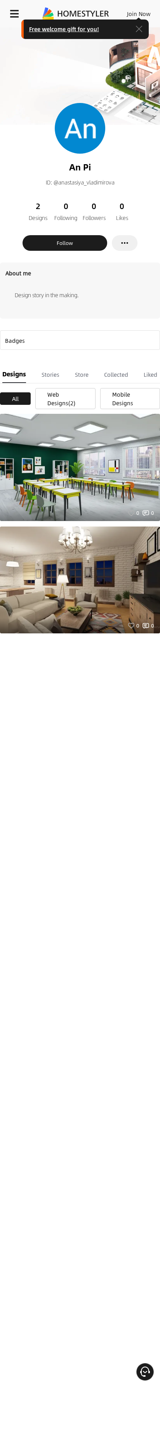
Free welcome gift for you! (64, 29)
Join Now (139, 13)
